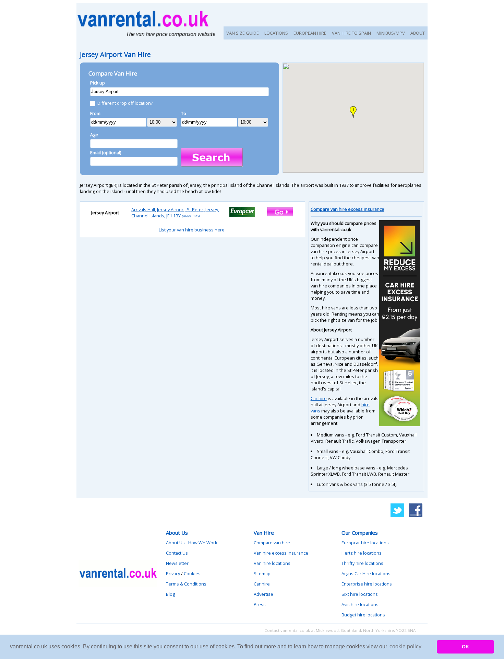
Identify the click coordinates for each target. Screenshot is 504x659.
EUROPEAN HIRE (309, 33)
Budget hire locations (363, 615)
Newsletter (177, 563)
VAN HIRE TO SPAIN (351, 33)
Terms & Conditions (186, 584)
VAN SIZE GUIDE (242, 33)
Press (260, 604)
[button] (353, 112)
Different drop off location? (125, 103)
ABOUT (417, 33)
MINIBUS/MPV (390, 33)
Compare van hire (272, 542)
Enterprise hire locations (366, 584)
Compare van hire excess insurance (347, 209)
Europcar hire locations (365, 542)
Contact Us (177, 553)
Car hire (319, 398)
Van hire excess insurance (281, 553)
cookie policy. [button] (405, 646)
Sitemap (262, 573)
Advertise (263, 594)
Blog (170, 594)
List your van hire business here (192, 230)
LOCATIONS (276, 33)
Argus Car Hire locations (366, 573)
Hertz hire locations (361, 553)
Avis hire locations (360, 604)
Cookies (192, 573)
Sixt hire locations (359, 594)
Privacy (173, 573)
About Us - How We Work (191, 542)
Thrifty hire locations (362, 563)
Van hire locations (272, 563)
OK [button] (465, 646)
